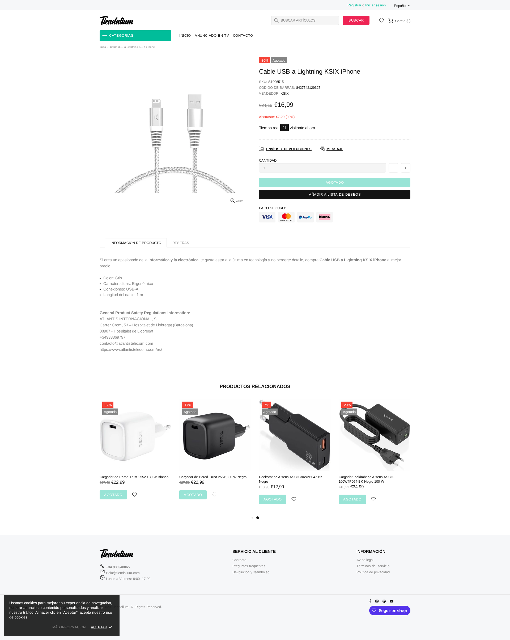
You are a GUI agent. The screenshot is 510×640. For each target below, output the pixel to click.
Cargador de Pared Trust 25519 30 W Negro (212, 477)
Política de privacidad (373, 572)
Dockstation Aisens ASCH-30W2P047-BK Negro (291, 479)
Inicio (103, 46)
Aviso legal (364, 560)
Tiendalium (117, 20)
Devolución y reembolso (250, 572)
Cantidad (268, 160)
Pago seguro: (272, 208)
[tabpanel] (295, 457)
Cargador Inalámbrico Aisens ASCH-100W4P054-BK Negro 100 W (366, 479)
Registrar (354, 5)
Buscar (356, 20)
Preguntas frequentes (248, 566)
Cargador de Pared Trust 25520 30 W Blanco (134, 477)
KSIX (284, 93)
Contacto (239, 560)
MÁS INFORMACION (69, 627)
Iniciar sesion (375, 5)
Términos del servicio (372, 566)
